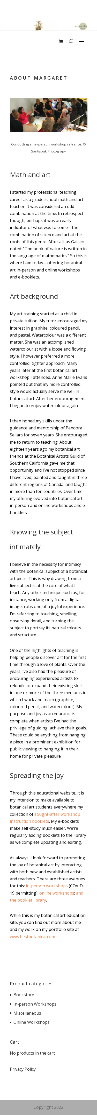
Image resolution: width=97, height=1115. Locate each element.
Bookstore (23, 995)
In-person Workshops (34, 1004)
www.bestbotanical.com (32, 936)
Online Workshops (31, 1022)
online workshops (56, 893)
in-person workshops (47, 886)
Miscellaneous (27, 1013)
